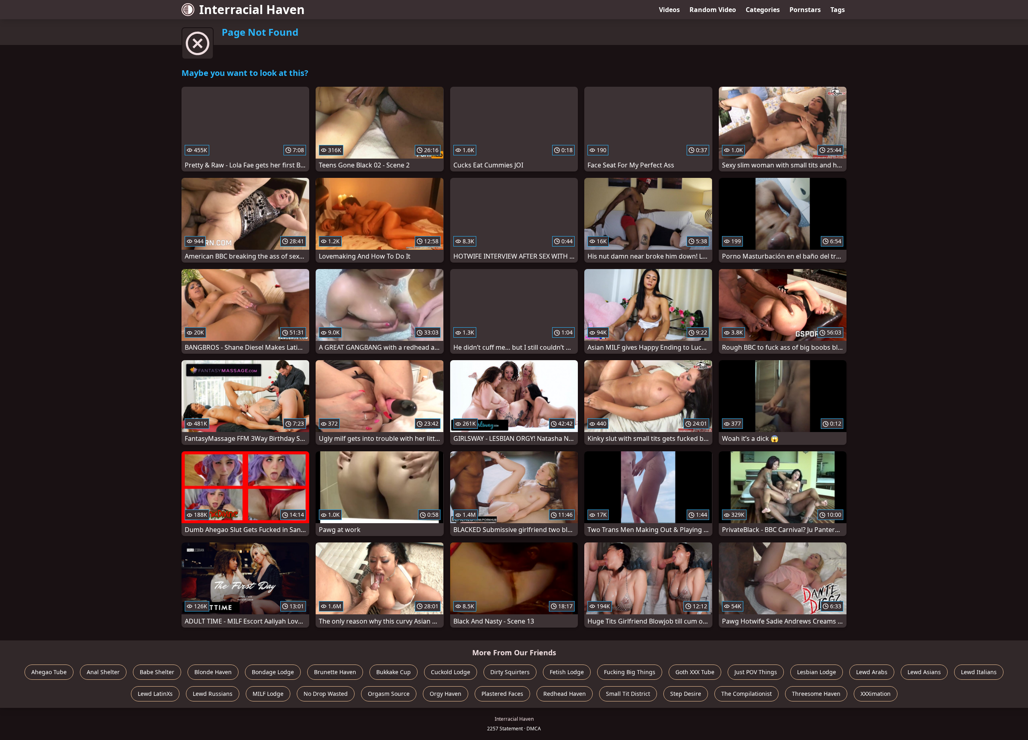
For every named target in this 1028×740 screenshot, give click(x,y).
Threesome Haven (816, 693)
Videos (669, 9)
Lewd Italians (979, 672)
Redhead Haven (564, 693)
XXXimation (876, 693)
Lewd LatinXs (155, 693)
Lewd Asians (924, 672)
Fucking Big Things (629, 672)
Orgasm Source (389, 693)
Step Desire (685, 693)
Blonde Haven (213, 672)
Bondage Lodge (273, 672)
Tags (837, 9)
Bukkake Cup (393, 672)
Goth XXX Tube (694, 672)
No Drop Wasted (326, 693)
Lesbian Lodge (816, 672)
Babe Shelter (157, 672)
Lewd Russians (213, 693)
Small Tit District (628, 693)
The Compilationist (746, 693)
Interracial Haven (252, 9)
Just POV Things (755, 672)
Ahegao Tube (49, 672)
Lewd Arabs (871, 672)
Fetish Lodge (567, 672)
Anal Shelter (103, 672)
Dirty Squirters (510, 672)
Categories (763, 9)
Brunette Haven (335, 672)
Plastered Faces (502, 693)
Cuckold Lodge (450, 672)
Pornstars (805, 9)
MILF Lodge (268, 693)
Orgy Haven (445, 693)
